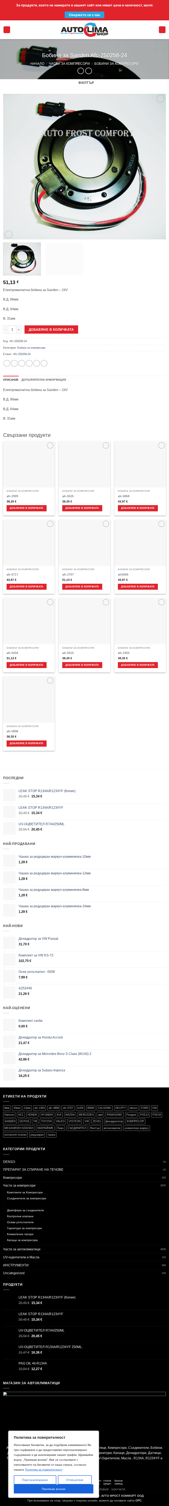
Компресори (12, 1177)
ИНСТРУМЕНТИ (16, 1265)
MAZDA (70, 1114)
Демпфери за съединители (25, 1210)
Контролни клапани (20, 1216)
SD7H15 (24, 1121)
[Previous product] (88, 71)
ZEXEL (97, 1121)
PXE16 (157, 1114)
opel (100, 1114)
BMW (90, 1107)
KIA (59, 1114)
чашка (51, 1134)
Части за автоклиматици (21, 1249)
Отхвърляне (74, 1480)
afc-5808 (12, 731)
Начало (37, 63)
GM (154, 1107)
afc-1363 (39, 1107)
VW (86, 1121)
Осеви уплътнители (20, 1222)
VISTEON (75, 1121)
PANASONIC (114, 1114)
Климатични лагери (20, 1234)
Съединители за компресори (26, 1198)
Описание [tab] (11, 379)
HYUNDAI (47, 1114)
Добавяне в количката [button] (26, 508)
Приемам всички (54, 1489)
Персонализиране (35, 1480)
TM (35, 1121)
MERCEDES (86, 1114)
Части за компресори (69, 63)
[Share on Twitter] (21, 363)
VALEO (60, 1121)
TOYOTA (46, 1121)
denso (133, 1107)
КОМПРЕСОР (135, 1121)
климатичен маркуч (136, 1128)
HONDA (32, 1114)
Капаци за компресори (22, 1240)
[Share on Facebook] (14, 363)
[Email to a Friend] (29, 363)
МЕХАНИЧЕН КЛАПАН (18, 1128)
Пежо (60, 1128)
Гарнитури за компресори (24, 1228)
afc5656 (123, 574)
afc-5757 (68, 1107)
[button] (7, 29)
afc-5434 (12, 652)
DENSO (9, 1162)
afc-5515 (68, 652)
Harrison (9, 1114)
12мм (27, 1107)
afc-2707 (68, 574)
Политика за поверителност (43, 1469)
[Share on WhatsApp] (7, 363)
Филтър (95, 1128)
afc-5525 (68, 496)
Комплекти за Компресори (25, 1192)
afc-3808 (54, 1107)
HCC (21, 1114)
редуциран (37, 1134)
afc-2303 (123, 652)
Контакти (118, 1489)
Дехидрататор (114, 1121)
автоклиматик (112, 1128)
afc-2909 (12, 496)
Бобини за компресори (116, 63)
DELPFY (120, 1107)
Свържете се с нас (84, 15)
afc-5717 (12, 574)
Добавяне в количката (51, 329)
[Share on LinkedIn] (44, 363)
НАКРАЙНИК (45, 1128)
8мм (6, 1107)
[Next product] (80, 71)
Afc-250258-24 (22, 354)
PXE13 (144, 1114)
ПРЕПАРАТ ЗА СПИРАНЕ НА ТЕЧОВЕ (33, 1169)
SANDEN (9, 1121)
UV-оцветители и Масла (21, 1257)
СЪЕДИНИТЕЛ (77, 1128)
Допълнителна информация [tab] (43, 379)
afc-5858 (123, 496)
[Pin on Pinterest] (36, 363)
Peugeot (131, 1114)
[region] (53, 1464)
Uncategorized (14, 1273)
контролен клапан (15, 1134)
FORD (144, 1107)
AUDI (80, 1107)
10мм (16, 1107)
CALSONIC (104, 1107)
